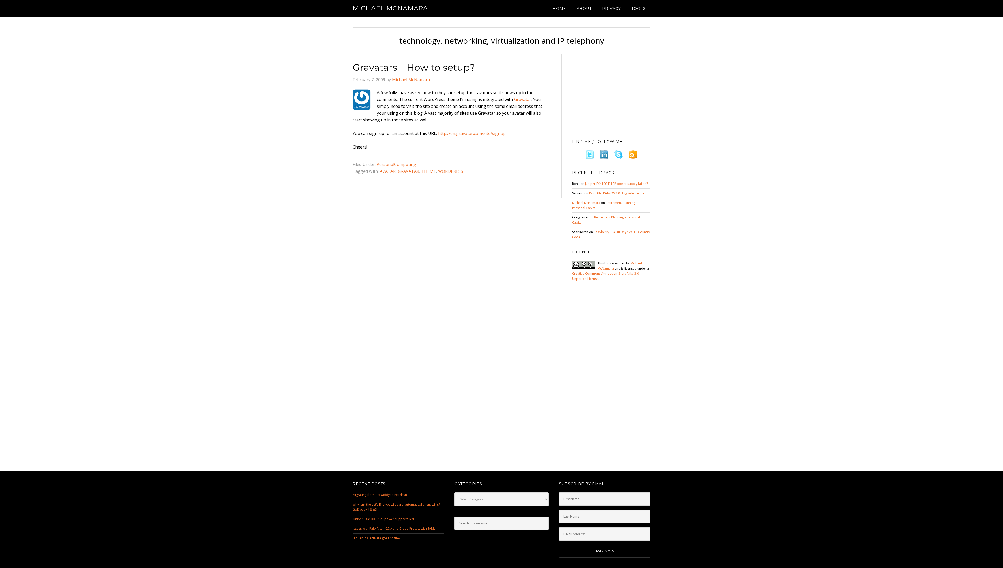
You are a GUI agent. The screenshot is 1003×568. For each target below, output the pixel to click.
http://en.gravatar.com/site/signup (472, 133)
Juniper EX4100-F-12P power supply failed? (616, 183)
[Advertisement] (611, 95)
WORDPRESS (450, 171)
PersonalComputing (396, 164)
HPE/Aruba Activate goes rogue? (376, 538)
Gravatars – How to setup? (414, 67)
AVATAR (388, 171)
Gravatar (522, 99)
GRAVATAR (408, 171)
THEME (428, 171)
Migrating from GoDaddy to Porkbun (380, 495)
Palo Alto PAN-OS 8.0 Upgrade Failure (617, 193)
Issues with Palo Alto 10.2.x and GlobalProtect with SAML (394, 528)
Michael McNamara (390, 8)
